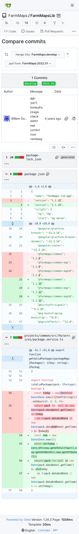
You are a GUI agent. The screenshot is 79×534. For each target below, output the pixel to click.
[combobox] (38, 54)
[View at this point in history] (73, 118)
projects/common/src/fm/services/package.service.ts (47, 337)
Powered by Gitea (18, 519)
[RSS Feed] (6, 23)
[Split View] (63, 147)
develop (30, 83)
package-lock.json (33, 157)
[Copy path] (57, 157)
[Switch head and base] (6, 55)
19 (26, 23)
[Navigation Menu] (72, 5)
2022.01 (49, 83)
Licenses (44, 530)
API (55, 530)
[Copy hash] (66, 118)
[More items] (74, 31)
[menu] (72, 147)
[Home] (8, 5)
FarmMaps (17, 16)
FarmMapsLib (42, 16)
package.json (34, 174)
